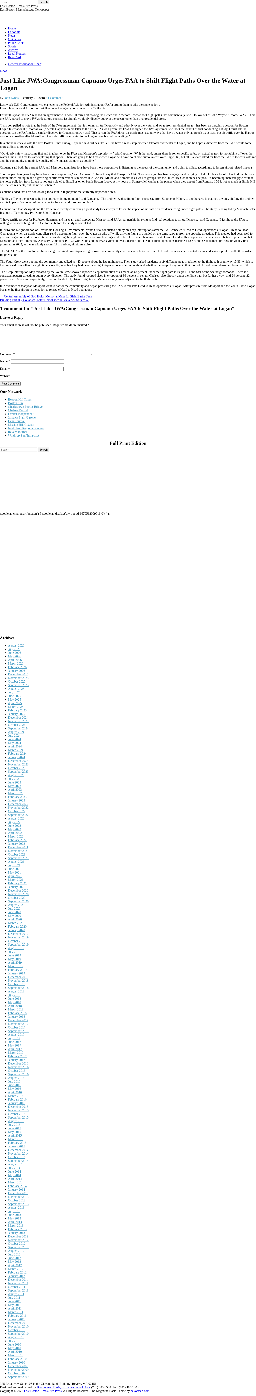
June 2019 (14, 955)
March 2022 (15, 836)
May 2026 (14, 656)
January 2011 (16, 1319)
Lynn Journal (16, 421)
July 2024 (14, 735)
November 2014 (18, 1153)
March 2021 (15, 879)
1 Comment (55, 97)
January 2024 (16, 757)
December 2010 (18, 1323)
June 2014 (14, 1171)
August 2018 (16, 991)
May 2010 (14, 1348)
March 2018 (15, 1009)
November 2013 (18, 1196)
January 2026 (16, 670)
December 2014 (18, 1150)
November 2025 (18, 678)
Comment (7, 354)
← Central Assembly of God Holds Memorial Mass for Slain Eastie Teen (46, 296)
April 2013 (15, 1222)
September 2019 (18, 944)
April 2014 (15, 1178)
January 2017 (16, 1060)
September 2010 (18, 1333)
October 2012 (16, 1243)
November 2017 (18, 1023)
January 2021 (16, 887)
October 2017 (16, 1027)
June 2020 (14, 912)
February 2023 (17, 796)
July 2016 (14, 1081)
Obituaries (14, 39)
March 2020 (15, 923)
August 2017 (16, 1034)
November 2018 (18, 980)
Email (5, 368)
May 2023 (14, 786)
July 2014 (14, 1168)
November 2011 (18, 1283)
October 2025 (16, 681)
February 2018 (17, 1013)
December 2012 (18, 1236)
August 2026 (16, 645)
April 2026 (15, 660)
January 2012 (16, 1276)
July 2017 (14, 1038)
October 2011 (16, 1287)
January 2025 (16, 714)
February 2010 (17, 1359)
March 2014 (15, 1182)
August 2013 (16, 1207)
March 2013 (15, 1225)
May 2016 (14, 1088)
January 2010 (16, 1362)
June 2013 (14, 1214)
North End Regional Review (26, 428)
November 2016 (18, 1067)
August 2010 (16, 1337)
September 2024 (18, 728)
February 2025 (17, 710)
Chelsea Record (18, 410)
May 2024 (14, 742)
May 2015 (14, 1132)
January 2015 (16, 1146)
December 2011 (18, 1279)
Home (12, 28)
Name (5, 361)
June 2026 (14, 652)
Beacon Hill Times (20, 399)
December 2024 (18, 717)
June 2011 (14, 1301)
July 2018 (14, 995)
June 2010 (14, 1344)
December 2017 (18, 1020)
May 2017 (14, 1045)
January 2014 (16, 1189)
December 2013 (18, 1193)
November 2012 (18, 1240)
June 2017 (14, 1041)
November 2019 (18, 937)
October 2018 (16, 984)
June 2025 (14, 696)
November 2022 (18, 807)
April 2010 (15, 1351)
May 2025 (14, 699)
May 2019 (14, 959)
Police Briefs (16, 42)
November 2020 (18, 894)
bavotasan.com (140, 1391)
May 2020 (14, 915)
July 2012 (14, 1254)
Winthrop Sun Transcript (23, 435)
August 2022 (16, 818)
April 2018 (15, 1005)
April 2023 (15, 789)
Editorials (14, 32)
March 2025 (15, 706)
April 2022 (15, 833)
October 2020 (16, 897)
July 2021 (14, 865)
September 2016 (18, 1074)
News (11, 35)
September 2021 (18, 858)
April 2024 (15, 746)
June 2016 (14, 1085)
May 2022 (14, 829)
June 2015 (14, 1128)
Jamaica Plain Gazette (22, 417)
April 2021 (15, 876)
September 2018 (18, 987)
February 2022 (17, 840)
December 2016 (18, 1063)
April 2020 (15, 919)
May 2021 (14, 872)
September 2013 (18, 1204)
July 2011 (14, 1297)
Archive (13, 50)
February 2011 (17, 1315)
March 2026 (15, 663)
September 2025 (18, 685)
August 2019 (16, 948)
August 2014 (16, 1164)
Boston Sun (15, 403)
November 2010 (18, 1326)
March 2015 (15, 1139)
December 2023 (18, 760)
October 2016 (16, 1070)
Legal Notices (17, 53)
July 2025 (14, 692)
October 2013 (16, 1200)
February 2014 (17, 1186)
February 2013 (17, 1229)
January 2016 (16, 1103)
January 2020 (16, 930)
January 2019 (16, 973)
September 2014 (18, 1160)
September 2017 (18, 1031)
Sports (12, 46)
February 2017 (17, 1056)
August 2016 (16, 1078)
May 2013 (14, 1218)
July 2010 (14, 1341)
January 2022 (16, 843)
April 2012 (15, 1265)
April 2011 (15, 1308)
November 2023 (18, 764)
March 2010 (15, 1355)
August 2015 (16, 1121)
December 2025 (18, 674)
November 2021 (18, 851)
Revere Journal (17, 432)
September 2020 (18, 901)
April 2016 (15, 1092)
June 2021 (14, 869)
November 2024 (18, 721)
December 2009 (18, 1366)
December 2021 (18, 847)
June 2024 (14, 739)
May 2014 (14, 1175)
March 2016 (15, 1096)
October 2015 (16, 1114)
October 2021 (16, 854)
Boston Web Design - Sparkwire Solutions (63, 1387)
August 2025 (16, 688)
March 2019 (15, 966)
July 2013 (14, 1211)
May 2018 (14, 1002)
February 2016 (17, 1099)
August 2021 (16, 861)
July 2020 (14, 908)
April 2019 (15, 962)
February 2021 (17, 883)
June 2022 (14, 825)
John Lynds (11, 97)
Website (5, 376)
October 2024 (16, 724)
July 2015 (14, 1124)
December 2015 (18, 1106)
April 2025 (15, 703)
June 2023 (14, 782)
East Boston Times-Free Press (19, 6)
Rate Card (14, 57)
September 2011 (18, 1290)
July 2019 (14, 951)
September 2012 (18, 1247)
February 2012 (17, 1272)
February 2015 (17, 1142)
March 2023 (15, 793)
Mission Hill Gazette (21, 424)
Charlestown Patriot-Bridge (25, 406)
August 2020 (16, 905)
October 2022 (16, 811)
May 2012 (14, 1261)
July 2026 (14, 649)
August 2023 (16, 775)
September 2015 (18, 1117)
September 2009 (18, 1377)
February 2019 (17, 969)
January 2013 (16, 1232)
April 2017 (15, 1049)
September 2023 (18, 771)
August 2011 (16, 1294)
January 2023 (16, 800)
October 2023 (16, 768)
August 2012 (16, 1250)
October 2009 (16, 1373)
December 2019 (18, 933)
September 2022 (18, 815)
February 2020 (17, 926)
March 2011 (15, 1312)
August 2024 (16, 732)
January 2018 (16, 1016)
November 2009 (18, 1369)
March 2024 (15, 750)
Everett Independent (20, 414)
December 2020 (18, 890)
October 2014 (16, 1157)
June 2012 (14, 1258)
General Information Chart (24, 64)
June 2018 (14, 998)
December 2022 (18, 804)
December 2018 (18, 977)
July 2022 (14, 822)
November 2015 (18, 1110)
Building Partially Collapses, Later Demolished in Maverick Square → (44, 300)
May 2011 (14, 1305)
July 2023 (14, 778)
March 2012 (15, 1268)
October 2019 (16, 941)
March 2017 (15, 1052)
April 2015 (15, 1135)
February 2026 (17, 667)
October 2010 (16, 1330)
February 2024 (17, 753)
